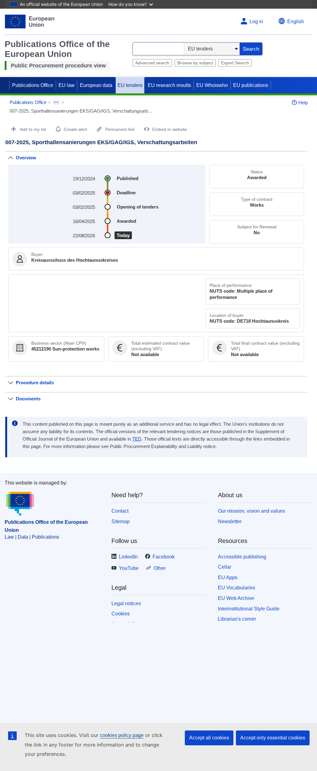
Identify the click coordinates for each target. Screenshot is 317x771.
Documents (28, 398)
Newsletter (229, 521)
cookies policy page (122, 735)
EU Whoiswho (212, 85)
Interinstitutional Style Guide (249, 608)
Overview (26, 157)
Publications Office (32, 85)
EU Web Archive (236, 598)
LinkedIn (128, 556)
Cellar (224, 567)
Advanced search (152, 62)
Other (160, 568)
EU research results (169, 85)
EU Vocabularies (236, 587)
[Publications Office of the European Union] (29, 21)
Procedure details (35, 382)
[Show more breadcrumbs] (56, 102)
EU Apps (227, 577)
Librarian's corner (237, 619)
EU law (67, 85)
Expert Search (235, 62)
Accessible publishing (242, 556)
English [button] (295, 21)
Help (303, 102)
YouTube (129, 568)
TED (136, 439)
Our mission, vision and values (251, 511)
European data (96, 85)
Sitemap (120, 521)
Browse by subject (195, 62)
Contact (119, 511)
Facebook (164, 556)
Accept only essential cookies (272, 737)
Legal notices (126, 603)
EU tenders (130, 85)
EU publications (250, 85)
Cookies (120, 613)
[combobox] (158, 49)
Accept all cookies (209, 737)
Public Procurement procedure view (58, 65)
